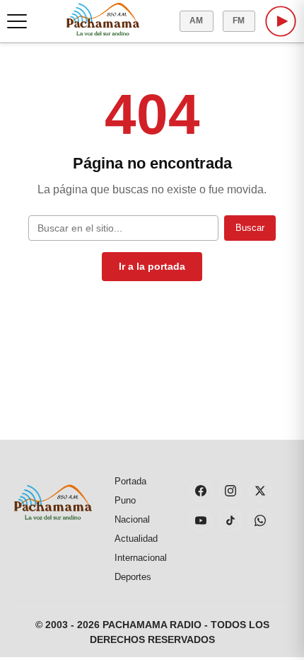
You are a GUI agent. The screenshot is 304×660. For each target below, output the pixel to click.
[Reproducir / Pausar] (280, 21)
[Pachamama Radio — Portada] (102, 19)
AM (196, 20)
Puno (125, 500)
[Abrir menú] (17, 21)
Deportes (133, 576)
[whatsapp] (260, 520)
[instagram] (230, 490)
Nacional (132, 519)
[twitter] (260, 490)
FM (239, 20)
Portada (130, 481)
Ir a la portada (152, 266)
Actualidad (136, 538)
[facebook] (200, 490)
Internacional (141, 557)
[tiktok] (230, 520)
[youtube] (200, 520)
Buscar (249, 227)
